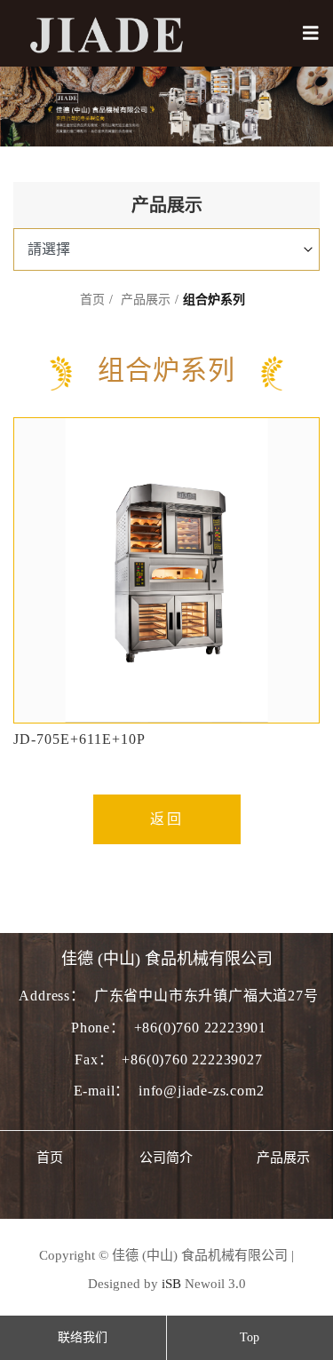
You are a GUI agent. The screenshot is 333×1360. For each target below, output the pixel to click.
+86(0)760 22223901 (200, 1027)
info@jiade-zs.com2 (201, 1090)
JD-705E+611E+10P (79, 739)
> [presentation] (329, 1157)
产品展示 (145, 299)
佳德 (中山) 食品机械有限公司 (167, 959)
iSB (171, 1284)
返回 (167, 818)
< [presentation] (3, 1157)
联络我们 (82, 1337)
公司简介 (166, 1157)
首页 (92, 299)
